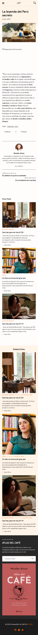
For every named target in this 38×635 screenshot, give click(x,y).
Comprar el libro (10, 559)
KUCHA (30, 624)
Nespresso (10, 126)
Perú (16, 126)
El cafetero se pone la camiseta (14, 175)
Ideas (4, 275)
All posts (19, 166)
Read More (7, 245)
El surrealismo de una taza (25, 180)
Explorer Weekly (8, 229)
